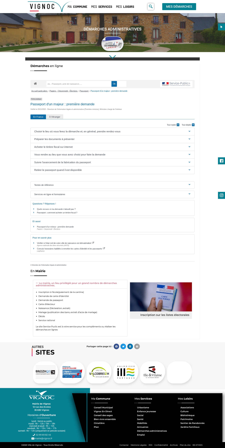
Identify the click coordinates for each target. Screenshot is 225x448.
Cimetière (99, 423)
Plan (96, 427)
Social (140, 415)
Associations (187, 407)
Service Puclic (50, 326)
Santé (140, 419)
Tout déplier (187, 125)
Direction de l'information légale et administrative (49, 265)
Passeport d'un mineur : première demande (55, 227)
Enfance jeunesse (146, 411)
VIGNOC (43, 6)
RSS (150, 445)
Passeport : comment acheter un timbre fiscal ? (57, 212)
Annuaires (142, 427)
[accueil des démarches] (35, 83)
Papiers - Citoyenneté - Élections (64, 91)
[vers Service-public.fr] (176, 84)
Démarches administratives (152, 431)
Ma (77, 6)
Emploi (141, 435)
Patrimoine (186, 419)
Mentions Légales (139, 445)
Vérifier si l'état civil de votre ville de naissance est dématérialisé (64, 243)
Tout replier (172, 125)
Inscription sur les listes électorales (164, 314)
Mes (101, 6)
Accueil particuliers (39, 91)
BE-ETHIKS (197, 445)
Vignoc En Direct (103, 411)
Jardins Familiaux (189, 427)
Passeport (84, 91)
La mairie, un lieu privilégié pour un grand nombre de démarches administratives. (76, 284)
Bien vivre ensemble (105, 419)
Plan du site (185, 445)
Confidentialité (161, 445)
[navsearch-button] (151, 6)
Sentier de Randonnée (192, 423)
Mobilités (142, 423)
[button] (112, 131)
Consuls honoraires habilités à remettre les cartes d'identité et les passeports (70, 249)
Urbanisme (143, 407)
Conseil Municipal (103, 407)
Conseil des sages (103, 415)
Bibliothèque (187, 415)
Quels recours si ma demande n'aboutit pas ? (56, 209)
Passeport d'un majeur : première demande (109, 91)
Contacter (124, 445)
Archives (174, 445)
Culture (184, 411)
